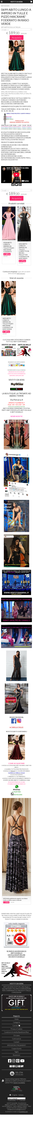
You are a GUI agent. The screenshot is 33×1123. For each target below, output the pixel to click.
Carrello (15, 1026)
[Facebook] (9, 1062)
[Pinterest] (17, 1062)
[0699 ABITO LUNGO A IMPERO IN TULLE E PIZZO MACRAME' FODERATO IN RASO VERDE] (16, 55)
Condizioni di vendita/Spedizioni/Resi (16, 1032)
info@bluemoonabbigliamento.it (16, 1109)
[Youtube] (22, 1062)
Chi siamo (16, 1035)
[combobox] (16, 29)
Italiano (21, 1095)
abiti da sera (21, 273)
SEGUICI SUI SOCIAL (17, 717)
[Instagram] (13, 1062)
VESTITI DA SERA (16, 2)
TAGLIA (12, 771)
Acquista (16, 37)
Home (17, 1019)
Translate (22, 1100)
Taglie (16, 1052)
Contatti (16, 1042)
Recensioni (16, 1055)
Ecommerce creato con (16, 1111)
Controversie (16, 1039)
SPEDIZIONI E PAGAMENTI (16, 1045)
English (14, 1095)
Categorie (16, 1022)
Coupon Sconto (16, 1048)
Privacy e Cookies (16, 1029)
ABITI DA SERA (5, 6)
